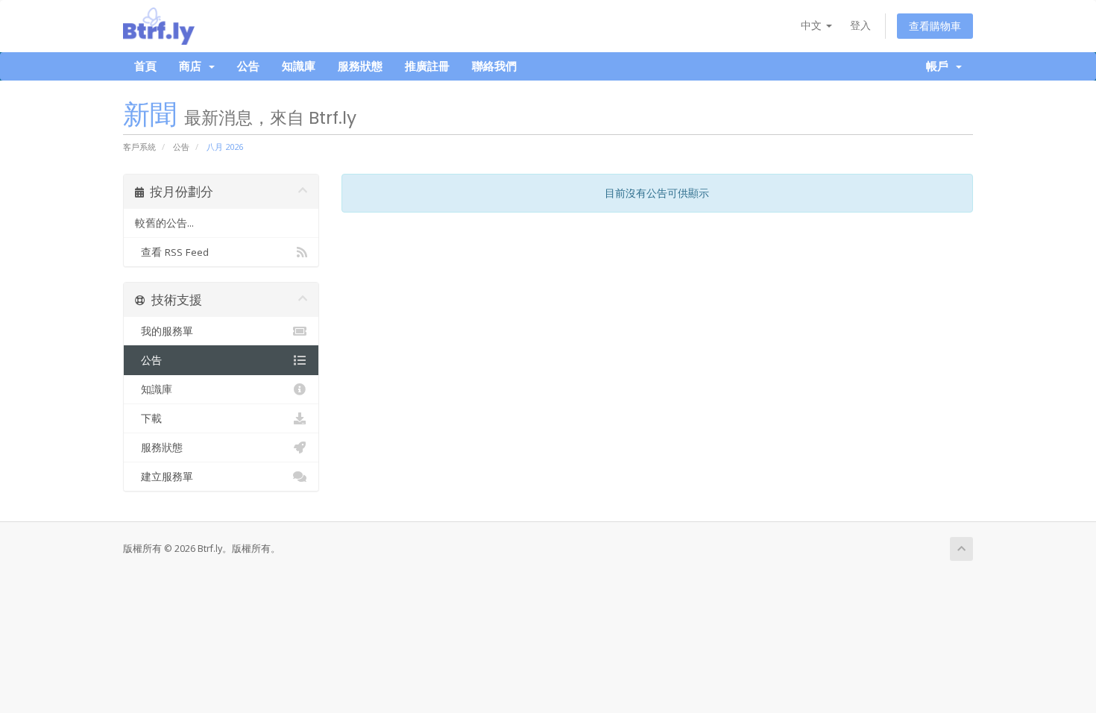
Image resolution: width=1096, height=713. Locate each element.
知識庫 (298, 66)
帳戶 (940, 66)
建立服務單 (164, 476)
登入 (860, 25)
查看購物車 (935, 26)
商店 (193, 66)
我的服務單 (164, 331)
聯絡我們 (494, 66)
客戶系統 (139, 146)
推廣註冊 (427, 66)
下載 (148, 418)
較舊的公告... (164, 223)
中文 (813, 25)
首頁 (145, 66)
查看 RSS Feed (172, 252)
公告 (248, 66)
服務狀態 (360, 66)
